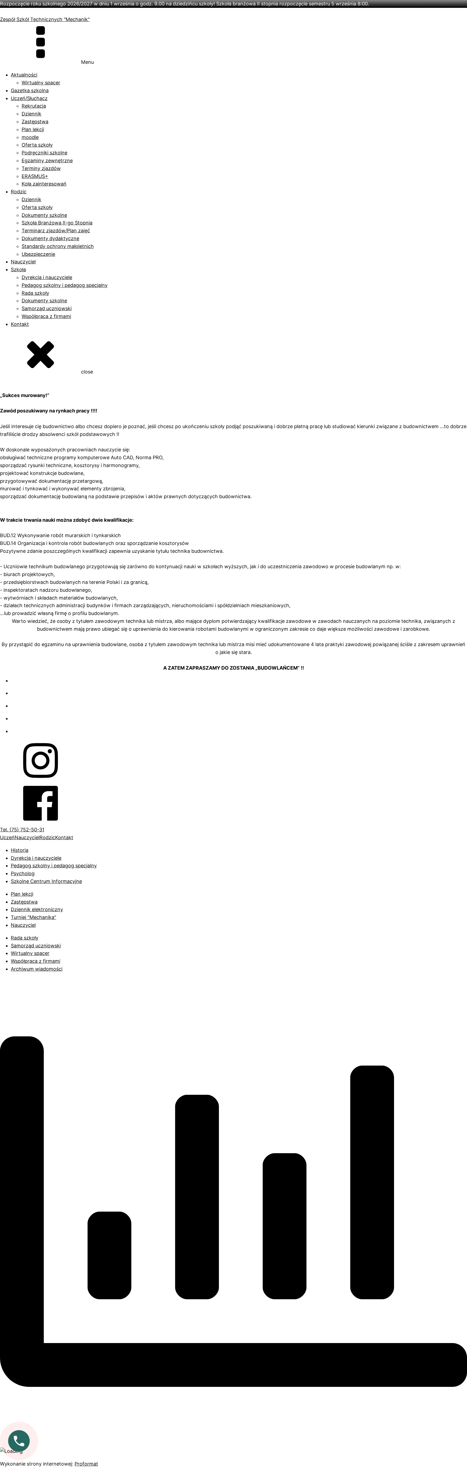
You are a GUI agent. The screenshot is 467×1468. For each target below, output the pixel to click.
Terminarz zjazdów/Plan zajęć (56, 230)
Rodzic (18, 191)
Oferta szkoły (37, 145)
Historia (19, 850)
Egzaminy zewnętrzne (47, 160)
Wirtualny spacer (41, 82)
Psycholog (23, 873)
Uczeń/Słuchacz (29, 98)
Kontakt (20, 324)
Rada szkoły (35, 293)
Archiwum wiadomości (36, 969)
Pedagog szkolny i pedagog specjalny (65, 285)
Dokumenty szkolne (44, 215)
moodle (30, 137)
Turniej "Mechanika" (33, 917)
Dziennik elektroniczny (37, 909)
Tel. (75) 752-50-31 (22, 829)
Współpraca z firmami (46, 316)
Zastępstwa (35, 121)
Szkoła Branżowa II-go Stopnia (57, 223)
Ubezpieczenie (38, 254)
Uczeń (7, 837)
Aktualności (24, 75)
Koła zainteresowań (44, 184)
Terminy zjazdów (41, 168)
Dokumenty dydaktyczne (50, 238)
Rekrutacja (34, 106)
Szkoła (18, 269)
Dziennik (31, 114)
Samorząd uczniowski (47, 308)
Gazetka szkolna (30, 90)
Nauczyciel (23, 261)
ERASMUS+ (35, 176)
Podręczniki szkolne (44, 153)
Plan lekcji (33, 129)
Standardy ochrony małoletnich (58, 246)
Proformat (86, 1464)
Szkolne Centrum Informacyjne (46, 881)
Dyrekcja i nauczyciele (47, 277)
